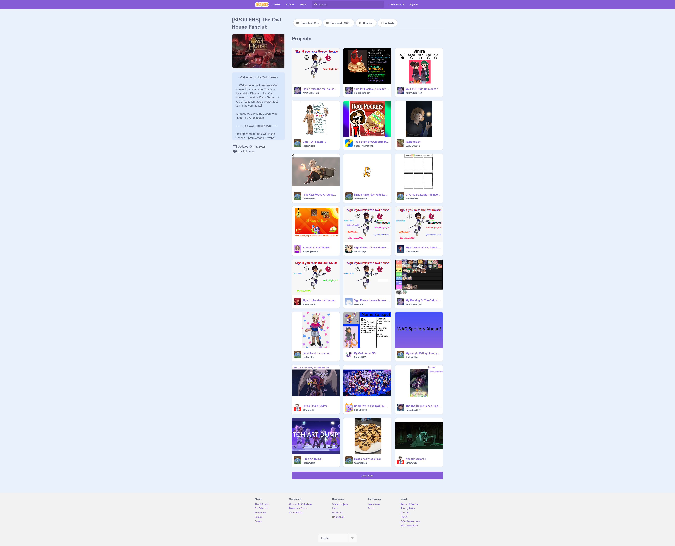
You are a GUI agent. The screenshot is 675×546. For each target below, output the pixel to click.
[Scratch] (262, 4)
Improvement (413, 141)
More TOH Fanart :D (314, 141)
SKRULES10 (360, 409)
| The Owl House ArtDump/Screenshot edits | (320, 194)
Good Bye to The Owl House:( (371, 406)
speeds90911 (412, 251)
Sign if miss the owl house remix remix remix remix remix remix (423, 247)
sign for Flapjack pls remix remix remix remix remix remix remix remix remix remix (371, 89)
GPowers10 (308, 409)
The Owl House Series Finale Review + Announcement (423, 406)
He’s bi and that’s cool (316, 353)
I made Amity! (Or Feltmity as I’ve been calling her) (371, 194)
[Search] (315, 4)
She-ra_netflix (310, 304)
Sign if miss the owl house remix (320, 89)
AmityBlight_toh (311, 92)
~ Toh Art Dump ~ (313, 459)
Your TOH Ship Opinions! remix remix (423, 89)
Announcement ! (416, 459)
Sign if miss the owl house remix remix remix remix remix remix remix (371, 247)
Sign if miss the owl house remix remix (371, 300)
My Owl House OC (365, 353)
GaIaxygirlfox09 (310, 251)
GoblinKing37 (360, 251)
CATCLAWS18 (413, 145)
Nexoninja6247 (413, 409)
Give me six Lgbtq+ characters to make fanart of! (423, 194)
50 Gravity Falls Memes (316, 247)
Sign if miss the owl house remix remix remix (320, 300)
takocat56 (359, 304)
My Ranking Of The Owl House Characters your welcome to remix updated (423, 300)
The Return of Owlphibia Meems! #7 (371, 141)
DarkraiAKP (360, 357)
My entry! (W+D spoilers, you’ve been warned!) (423, 353)
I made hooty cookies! (367, 459)
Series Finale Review (315, 406)
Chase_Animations (363, 145)
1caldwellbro (309, 145)
